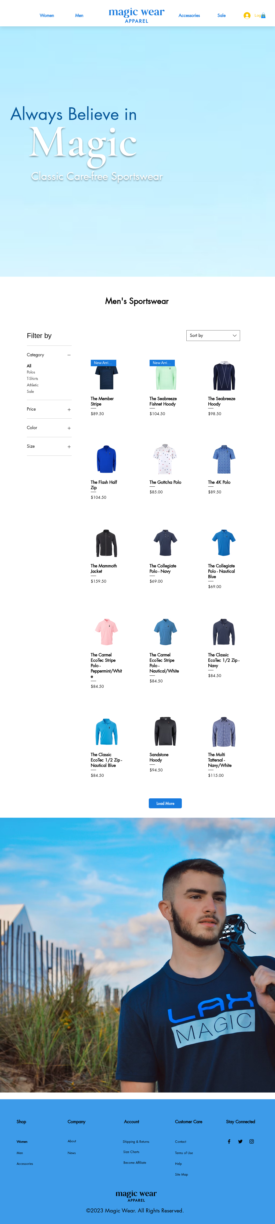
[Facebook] (229, 1141)
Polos (31, 372)
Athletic (33, 384)
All (29, 365)
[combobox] (213, 335)
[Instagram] (252, 1141)
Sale (30, 391)
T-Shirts (32, 378)
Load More (165, 803)
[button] (84, 1153)
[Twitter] (240, 1141)
